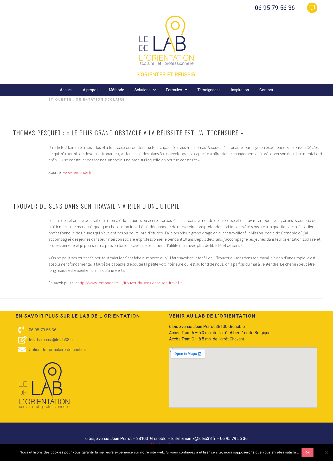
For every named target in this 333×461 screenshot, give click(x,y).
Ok (307, 452)
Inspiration (240, 90)
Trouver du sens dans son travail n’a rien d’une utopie (96, 205)
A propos (91, 90)
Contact (266, 90)
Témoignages (209, 90)
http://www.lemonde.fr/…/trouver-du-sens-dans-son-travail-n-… (133, 282)
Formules (174, 90)
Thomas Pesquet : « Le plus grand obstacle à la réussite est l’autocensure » (128, 132)
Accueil (66, 90)
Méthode (116, 90)
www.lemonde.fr (77, 172)
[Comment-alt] (312, 8)
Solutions (143, 90)
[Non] (326, 452)
